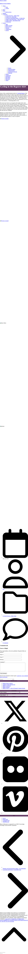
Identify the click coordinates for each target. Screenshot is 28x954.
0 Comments (5, 642)
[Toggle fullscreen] (3, 952)
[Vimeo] (15, 813)
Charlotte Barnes (21, 93)
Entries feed (5, 819)
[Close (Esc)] (0, 952)
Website (1, 659)
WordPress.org (6, 821)
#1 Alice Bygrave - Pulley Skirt (9, 616)
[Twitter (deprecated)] (15, 723)
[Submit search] (13, 679)
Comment (2, 662)
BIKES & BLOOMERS (5, 3)
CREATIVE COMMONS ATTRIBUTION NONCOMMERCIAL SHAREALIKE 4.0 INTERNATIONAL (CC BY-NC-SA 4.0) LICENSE (14, 920)
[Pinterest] (15, 753)
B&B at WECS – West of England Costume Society (14, 688)
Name (1, 654)
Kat (3, 589)
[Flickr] (15, 784)
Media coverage (6, 687)
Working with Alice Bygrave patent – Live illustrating (15, 868)
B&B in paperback (7, 685)
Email (1, 657)
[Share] (1, 952)
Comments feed (6, 820)
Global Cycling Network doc (9, 684)
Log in (4, 818)
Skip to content (3, 0)
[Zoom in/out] (4, 952)
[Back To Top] (14, 949)
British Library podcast (8, 683)
